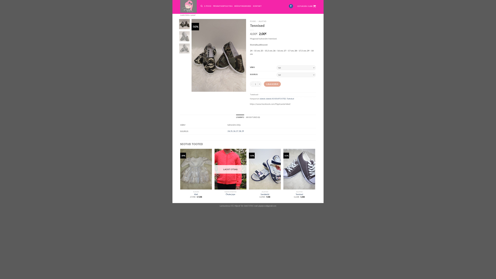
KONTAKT (257, 6)
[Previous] (196, 55)
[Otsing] (202, 6)
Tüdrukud (290, 99)
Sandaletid (265, 194)
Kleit (196, 194)
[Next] (241, 55)
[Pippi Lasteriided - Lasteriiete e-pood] (188, 6)
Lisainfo (240, 117)
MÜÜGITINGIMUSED (242, 6)
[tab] (240, 117)
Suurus (254, 74)
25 (231, 131)
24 (229, 131)
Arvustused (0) (253, 117)
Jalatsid (262, 21)
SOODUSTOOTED (279, 99)
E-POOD (207, 6)
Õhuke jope (230, 194)
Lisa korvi (272, 84)
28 (240, 131)
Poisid (253, 21)
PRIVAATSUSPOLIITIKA (223, 6)
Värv (252, 67)
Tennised (299, 194)
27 (237, 131)
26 (234, 131)
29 (243, 131)
